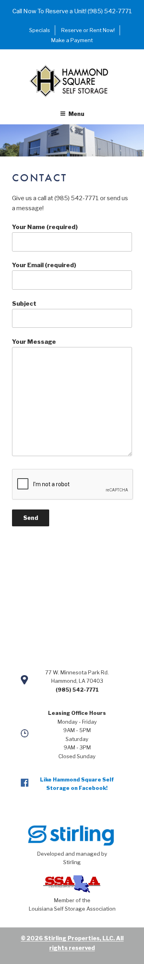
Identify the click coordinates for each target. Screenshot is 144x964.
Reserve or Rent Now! (88, 30)
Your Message (34, 341)
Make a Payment (72, 40)
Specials (39, 30)
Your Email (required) (44, 265)
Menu (76, 113)
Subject (24, 303)
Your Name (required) (45, 227)
